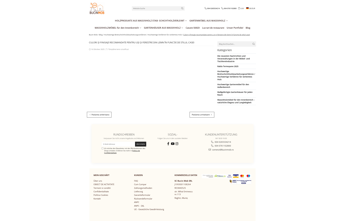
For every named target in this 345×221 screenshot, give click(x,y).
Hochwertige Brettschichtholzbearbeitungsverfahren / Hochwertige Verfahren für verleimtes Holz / (143, 34)
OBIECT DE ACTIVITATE (104, 184)
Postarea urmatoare (201, 114)
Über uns (98, 180)
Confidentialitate (101, 191)
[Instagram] (176, 143)
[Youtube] (172, 143)
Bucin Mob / (94, 34)
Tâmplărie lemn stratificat (118, 49)
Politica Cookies (101, 195)
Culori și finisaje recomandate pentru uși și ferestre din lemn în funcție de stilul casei (216, 34)
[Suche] (182, 8)
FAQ (136, 180)
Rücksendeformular (143, 198)
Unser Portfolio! (235, 27)
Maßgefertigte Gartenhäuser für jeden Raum (235, 93)
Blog (248, 27)
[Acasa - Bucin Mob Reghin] (102, 8)
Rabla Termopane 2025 (227, 66)
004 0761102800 (222, 145)
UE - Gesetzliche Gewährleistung (149, 209)
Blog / (101, 34)
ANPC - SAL (139, 205)
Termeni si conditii (102, 188)
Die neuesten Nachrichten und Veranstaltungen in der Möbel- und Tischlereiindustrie (233, 59)
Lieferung (138, 191)
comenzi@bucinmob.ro (223, 149)
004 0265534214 (222, 142)
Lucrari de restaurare (213, 27)
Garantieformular (142, 195)
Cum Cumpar (140, 184)
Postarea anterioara (100, 114)
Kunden (138, 175)
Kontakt (97, 198)
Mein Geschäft (101, 175)
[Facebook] (168, 143)
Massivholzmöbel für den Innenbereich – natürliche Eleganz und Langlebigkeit (236, 101)
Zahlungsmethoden (143, 188)
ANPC (136, 202)
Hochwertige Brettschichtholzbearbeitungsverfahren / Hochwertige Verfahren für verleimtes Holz (236, 75)
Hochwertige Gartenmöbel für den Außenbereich (233, 85)
